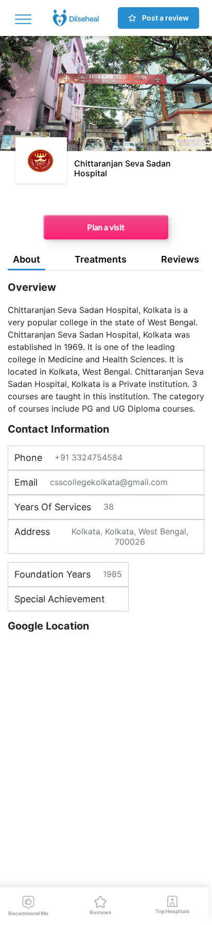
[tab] (26, 261)
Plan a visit (106, 227)
